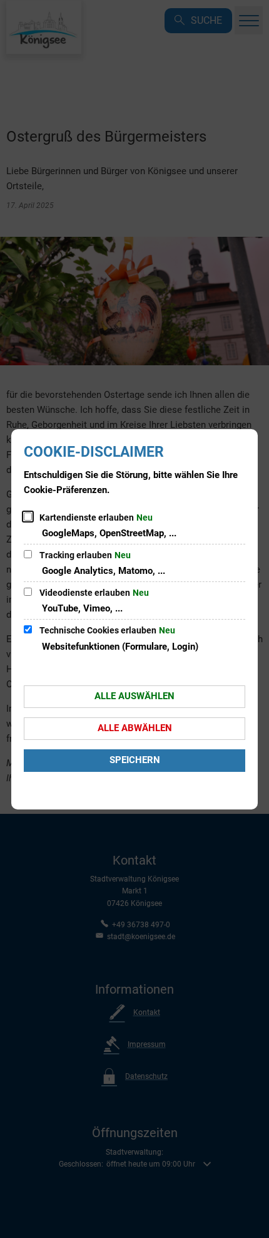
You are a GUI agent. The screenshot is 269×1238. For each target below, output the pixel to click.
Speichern (134, 760)
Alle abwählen (135, 728)
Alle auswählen (134, 696)
